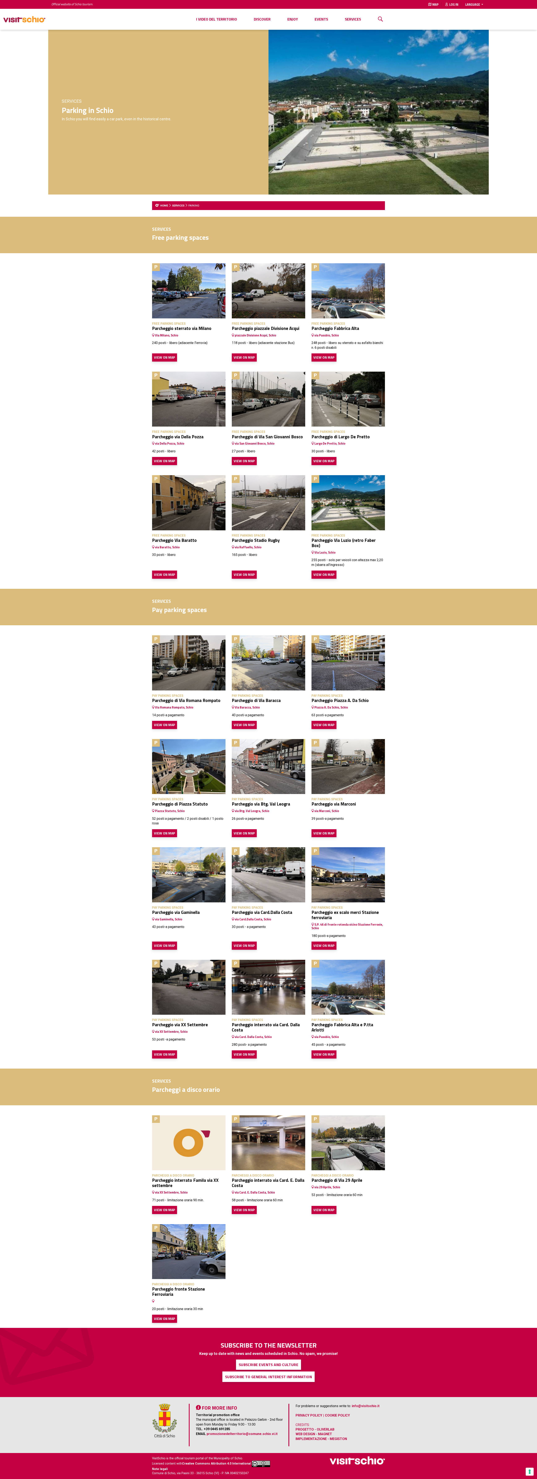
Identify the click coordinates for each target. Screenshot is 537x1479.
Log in (453, 4)
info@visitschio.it (365, 1406)
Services (353, 19)
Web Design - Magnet (314, 1434)
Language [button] (473, 4)
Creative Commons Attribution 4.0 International (216, 1464)
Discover (262, 19)
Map (435, 4)
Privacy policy (309, 1415)
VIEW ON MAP (164, 357)
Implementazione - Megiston (321, 1439)
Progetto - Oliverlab (315, 1429)
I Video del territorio (216, 19)
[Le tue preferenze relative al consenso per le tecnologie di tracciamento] (530, 1472)
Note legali (160, 1469)
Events (321, 19)
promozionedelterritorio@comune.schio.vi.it (242, 1434)
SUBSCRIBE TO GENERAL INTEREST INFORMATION (268, 1377)
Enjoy (292, 19)
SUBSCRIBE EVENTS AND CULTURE (268, 1364)
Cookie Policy (337, 1415)
